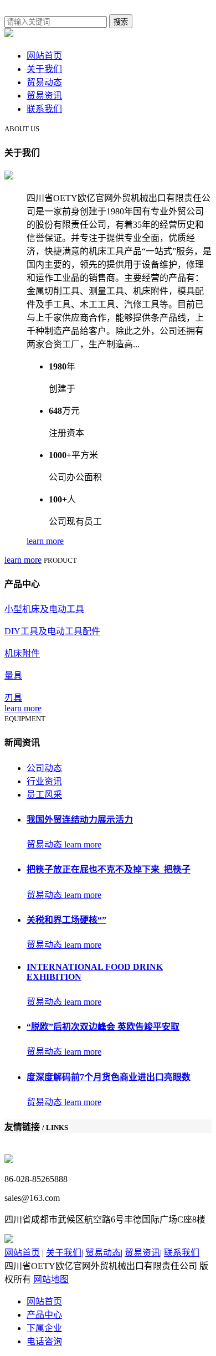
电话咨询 (44, 1341)
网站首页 (44, 55)
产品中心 (44, 1314)
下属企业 (44, 1328)
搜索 (121, 22)
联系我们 (44, 109)
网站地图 (51, 1279)
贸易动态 (44, 82)
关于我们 (44, 69)
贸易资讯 (44, 95)
